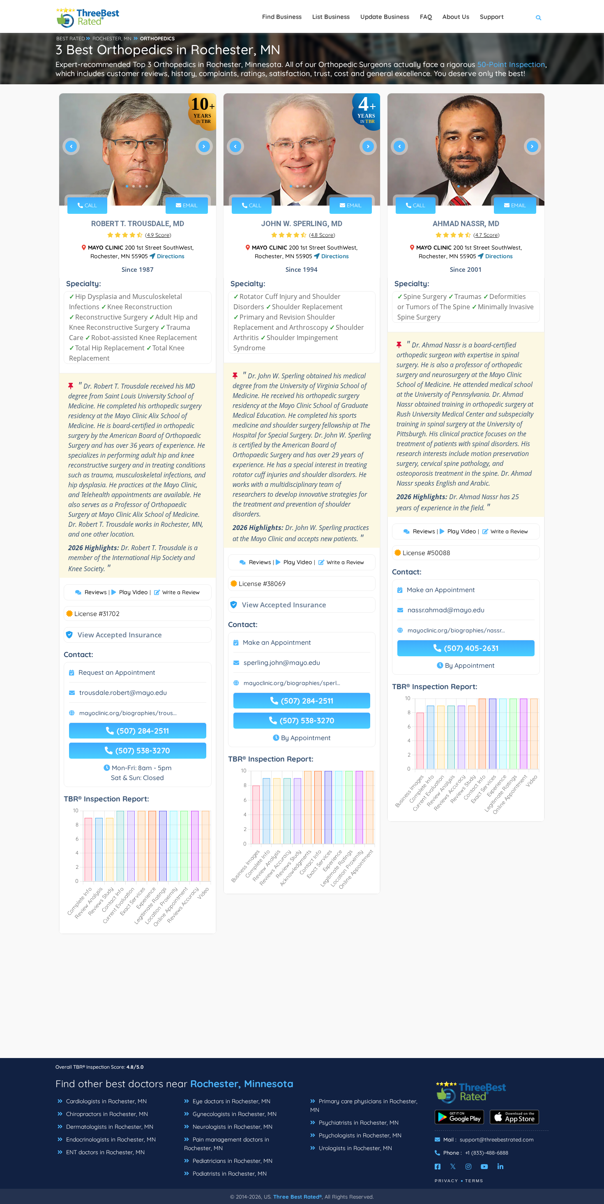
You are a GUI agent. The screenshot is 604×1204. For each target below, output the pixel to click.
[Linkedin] (500, 1167)
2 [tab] (133, 186)
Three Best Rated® (297, 1196)
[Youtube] (484, 1167)
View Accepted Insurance (112, 634)
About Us (456, 17)
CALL (90, 205)
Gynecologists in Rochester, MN (234, 1114)
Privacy (447, 1181)
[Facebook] (437, 1167)
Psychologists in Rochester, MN (359, 1135)
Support (492, 17)
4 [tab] (146, 186)
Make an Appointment (277, 642)
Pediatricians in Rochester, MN (231, 1161)
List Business (331, 17)
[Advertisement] (302, 1000)
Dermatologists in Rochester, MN (109, 1126)
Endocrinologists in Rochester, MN (110, 1139)
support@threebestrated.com (497, 1139)
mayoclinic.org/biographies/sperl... (292, 683)
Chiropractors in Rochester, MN (106, 1114)
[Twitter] (453, 1167)
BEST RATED (70, 38)
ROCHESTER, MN (111, 38)
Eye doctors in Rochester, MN (230, 1101)
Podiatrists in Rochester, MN (229, 1173)
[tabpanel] (137, 149)
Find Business (282, 17)
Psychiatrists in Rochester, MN (358, 1122)
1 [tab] (127, 186)
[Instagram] (468, 1167)
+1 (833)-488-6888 (486, 1152)
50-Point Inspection (511, 64)
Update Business (384, 17)
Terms (474, 1181)
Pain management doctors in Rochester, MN (226, 1144)
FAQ (426, 17)
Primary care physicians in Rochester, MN (363, 1105)
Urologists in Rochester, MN (354, 1148)
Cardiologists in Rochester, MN (106, 1101)
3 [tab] (140, 186)
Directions (169, 256)
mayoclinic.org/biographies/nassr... (456, 630)
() (158, 235)
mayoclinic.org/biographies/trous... (128, 713)
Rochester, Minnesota (241, 1083)
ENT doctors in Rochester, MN (105, 1152)
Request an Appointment (116, 672)
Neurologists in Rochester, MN (231, 1126)
